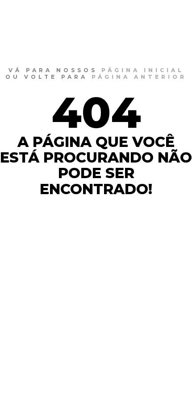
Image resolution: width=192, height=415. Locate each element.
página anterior (139, 76)
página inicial (142, 70)
